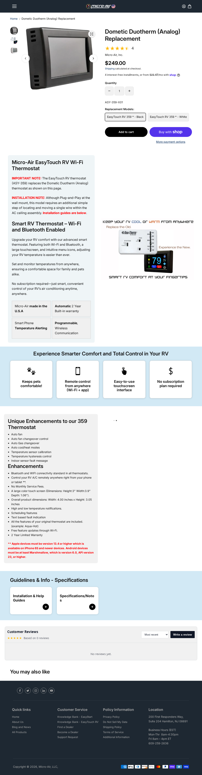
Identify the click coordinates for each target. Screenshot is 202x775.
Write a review (182, 634)
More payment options (170, 141)
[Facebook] (20, 691)
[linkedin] (44, 691)
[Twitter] (28, 691)
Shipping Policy (112, 727)
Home (14, 18)
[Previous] (26, 58)
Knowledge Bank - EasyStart (74, 716)
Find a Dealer (65, 727)
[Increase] (129, 91)
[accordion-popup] (46, 609)
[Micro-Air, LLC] (101, 6)
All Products (19, 732)
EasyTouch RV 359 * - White (168, 116)
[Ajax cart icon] (189, 6)
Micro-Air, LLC (48, 766)
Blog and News (21, 727)
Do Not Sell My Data (115, 721)
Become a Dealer (67, 732)
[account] (183, 6)
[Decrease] (109, 91)
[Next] (93, 58)
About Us (17, 721)
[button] (148, 48)
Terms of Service (113, 732)
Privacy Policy (111, 716)
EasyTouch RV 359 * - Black (125, 116)
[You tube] (51, 691)
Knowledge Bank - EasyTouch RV (77, 721)
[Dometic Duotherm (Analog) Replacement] (91, 34)
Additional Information (116, 737)
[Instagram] (36, 691)
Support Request (67, 737)
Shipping (110, 68)
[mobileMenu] (14, 6)
